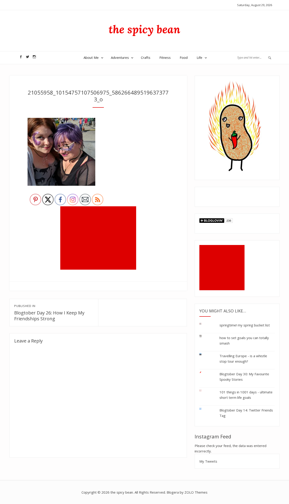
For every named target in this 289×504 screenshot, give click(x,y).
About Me (91, 57)
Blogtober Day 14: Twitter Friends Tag (246, 413)
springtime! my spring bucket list (244, 325)
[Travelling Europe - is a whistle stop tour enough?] (203, 354)
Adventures (120, 57)
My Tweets (208, 461)
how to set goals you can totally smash (244, 340)
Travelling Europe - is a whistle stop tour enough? (243, 359)
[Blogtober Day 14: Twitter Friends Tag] (203, 408)
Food (184, 57)
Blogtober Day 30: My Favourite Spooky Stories (244, 377)
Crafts (145, 57)
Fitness (165, 57)
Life (199, 57)
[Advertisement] (99, 238)
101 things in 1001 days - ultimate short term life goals (246, 395)
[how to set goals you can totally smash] (203, 336)
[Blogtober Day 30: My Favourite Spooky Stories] (203, 372)
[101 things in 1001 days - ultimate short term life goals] (203, 390)
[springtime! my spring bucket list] (203, 325)
